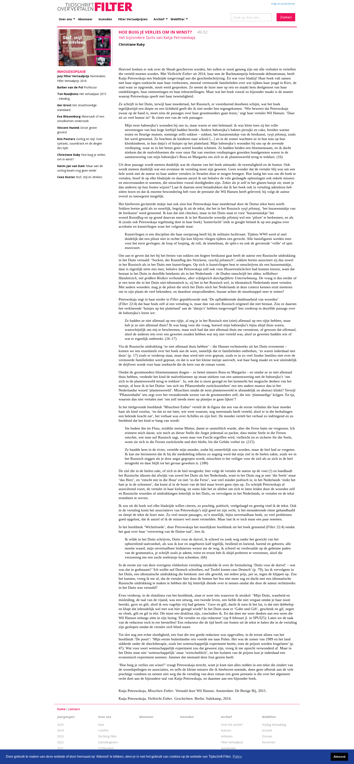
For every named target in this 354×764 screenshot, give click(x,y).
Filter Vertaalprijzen (133, 19)
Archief (159, 19)
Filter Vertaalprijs (232, 742)
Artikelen (227, 736)
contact (74, 709)
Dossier (267, 736)
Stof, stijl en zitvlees (79, 177)
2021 (60, 748)
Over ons (65, 19)
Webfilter (178, 19)
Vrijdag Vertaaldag (274, 725)
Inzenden (105, 19)
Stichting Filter (107, 736)
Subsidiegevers (108, 742)
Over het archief (231, 725)
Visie (101, 725)
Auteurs (226, 730)
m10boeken (106, 748)
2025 (60, 725)
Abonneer (85, 19)
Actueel (267, 730)
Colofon (103, 730)
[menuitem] (68, 17)
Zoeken (286, 17)
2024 (60, 730)
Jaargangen (66, 717)
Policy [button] (237, 756)
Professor (77, 87)
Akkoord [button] (339, 756)
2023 (60, 736)
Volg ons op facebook (283, 3)
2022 (60, 742)
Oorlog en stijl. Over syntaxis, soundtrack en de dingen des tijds (79, 143)
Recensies (268, 742)
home (61, 709)
